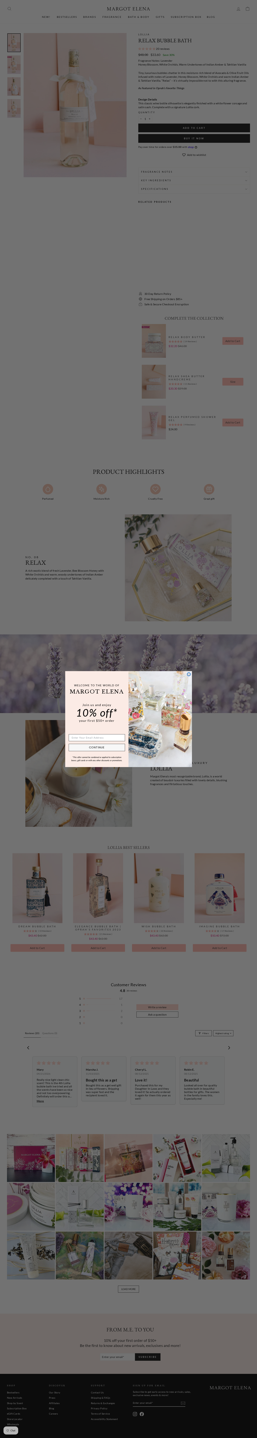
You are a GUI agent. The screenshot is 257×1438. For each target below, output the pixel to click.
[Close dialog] (189, 674)
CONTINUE (97, 747)
